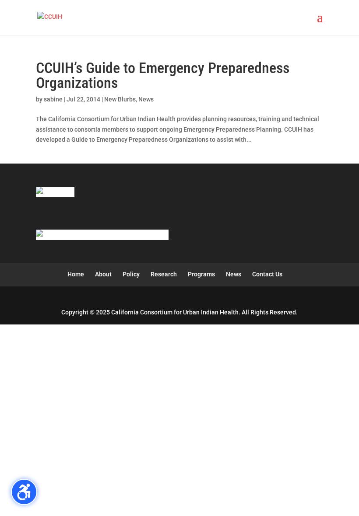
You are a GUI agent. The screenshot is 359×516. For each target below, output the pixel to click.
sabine (53, 99)
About (103, 274)
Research (164, 274)
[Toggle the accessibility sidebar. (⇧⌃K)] (24, 492)
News (146, 99)
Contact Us (267, 274)
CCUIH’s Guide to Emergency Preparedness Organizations (162, 75)
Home (75, 274)
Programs (201, 274)
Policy (131, 274)
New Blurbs (120, 99)
